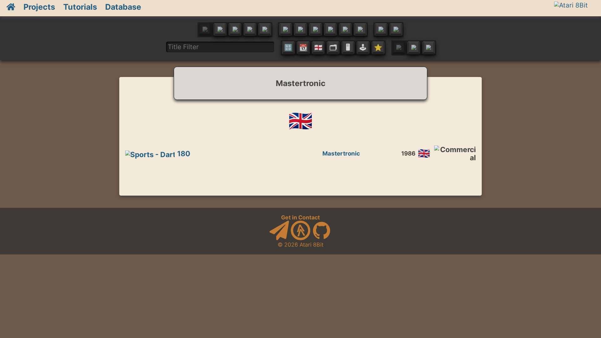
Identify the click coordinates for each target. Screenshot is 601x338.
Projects (39, 7)
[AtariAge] (300, 238)
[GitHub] (321, 238)
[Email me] (279, 238)
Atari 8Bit (311, 244)
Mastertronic (341, 153)
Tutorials (80, 7)
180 (183, 153)
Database (123, 7)
